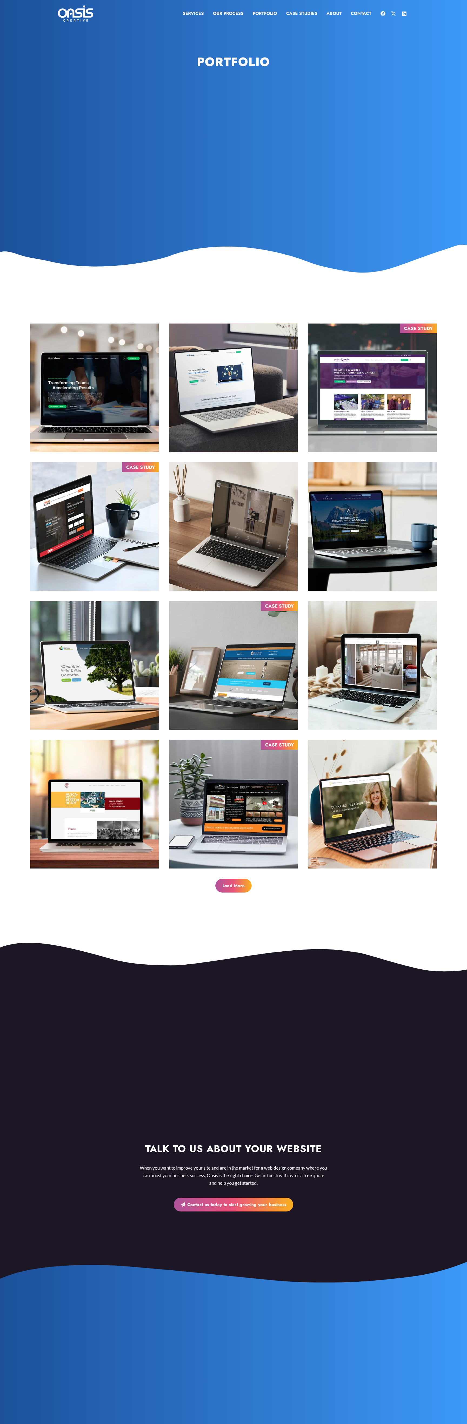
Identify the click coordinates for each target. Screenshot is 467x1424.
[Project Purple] (372, 388)
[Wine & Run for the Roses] (94, 804)
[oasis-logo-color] (75, 13)
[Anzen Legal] (372, 526)
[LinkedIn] (404, 13)
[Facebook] (383, 13)
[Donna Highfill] (372, 804)
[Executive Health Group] (233, 526)
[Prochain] (94, 388)
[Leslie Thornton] (372, 665)
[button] (206, 13)
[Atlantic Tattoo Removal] (233, 804)
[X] (393, 13)
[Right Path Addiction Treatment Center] (233, 665)
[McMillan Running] (94, 526)
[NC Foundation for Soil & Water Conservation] (94, 665)
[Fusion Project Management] (233, 388)
